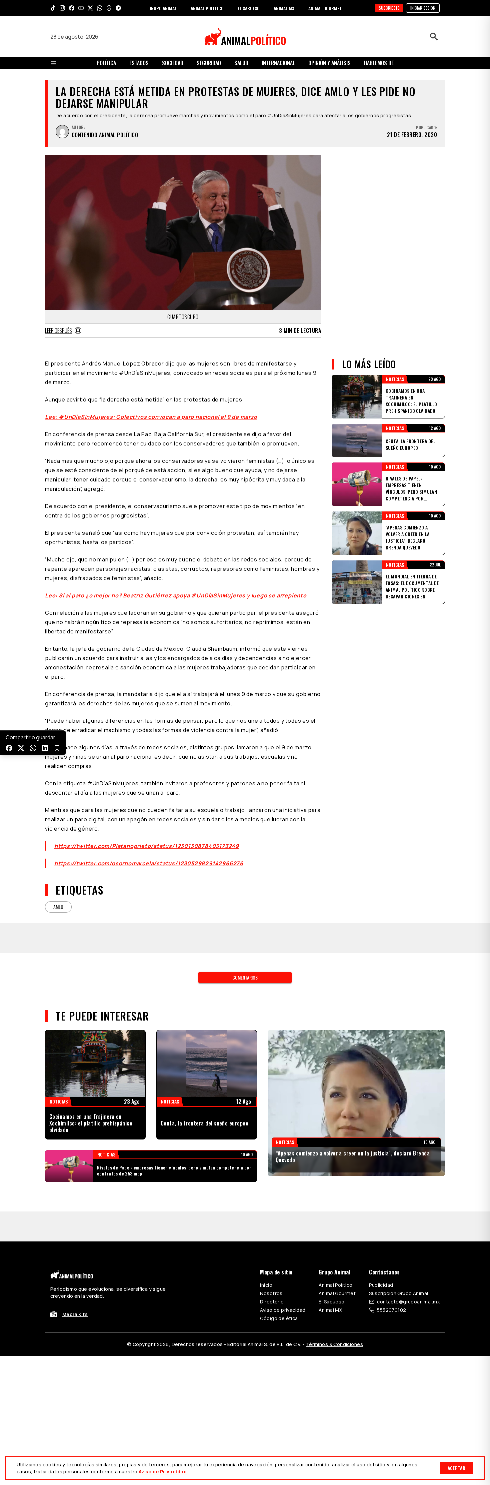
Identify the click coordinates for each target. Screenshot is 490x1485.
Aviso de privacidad (282, 1250)
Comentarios (245, 947)
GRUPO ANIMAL (162, 8)
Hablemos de (379, 63)
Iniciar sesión (422, 8)
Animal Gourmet (337, 1233)
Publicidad (381, 1225)
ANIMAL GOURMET (325, 8)
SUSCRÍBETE (389, 8)
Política (106, 63)
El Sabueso (331, 1241)
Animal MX (330, 1250)
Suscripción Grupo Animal (398, 1233)
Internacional (278, 63)
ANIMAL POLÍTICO (207, 8)
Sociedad (172, 63)
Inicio (266, 1225)
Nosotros (271, 1233)
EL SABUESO (249, 8)
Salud (241, 63)
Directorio (272, 1241)
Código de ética (279, 1258)
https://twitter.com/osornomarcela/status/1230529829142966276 (148, 863)
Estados (139, 63)
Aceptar (456, 1467)
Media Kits (75, 1254)
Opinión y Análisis (329, 63)
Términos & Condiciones (334, 1284)
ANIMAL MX (284, 8)
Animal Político (335, 1225)
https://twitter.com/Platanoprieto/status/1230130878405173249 (146, 846)
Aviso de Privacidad (163, 1471)
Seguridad (209, 63)
